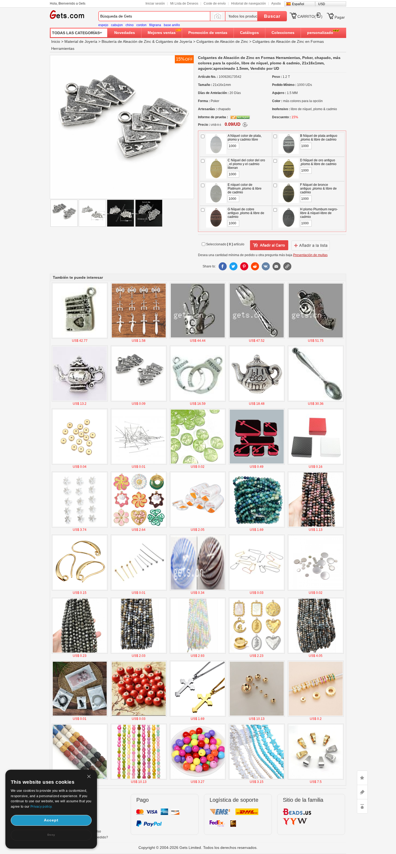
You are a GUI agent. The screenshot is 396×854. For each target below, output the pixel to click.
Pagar (340, 17)
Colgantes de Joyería (174, 41)
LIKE (362, 778)
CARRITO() (309, 16)
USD (321, 4)
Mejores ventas (162, 32)
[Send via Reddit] (255, 266)
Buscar (272, 16)
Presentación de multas (310, 255)
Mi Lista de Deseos (184, 3)
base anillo (172, 25)
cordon (141, 25)
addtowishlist (310, 245)
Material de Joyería (80, 41)
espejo (103, 25)
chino (130, 25)
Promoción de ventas (207, 32)
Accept (51, 820)
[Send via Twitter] (233, 266)
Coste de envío (215, 3)
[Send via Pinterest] (244, 266)
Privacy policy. (41, 806)
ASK (362, 792)
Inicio (55, 41)
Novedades (124, 32)
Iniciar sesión (155, 3)
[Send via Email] (276, 266)
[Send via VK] (266, 266)
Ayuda (276, 3)
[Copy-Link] (287, 266)
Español (298, 4)
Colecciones (283, 32)
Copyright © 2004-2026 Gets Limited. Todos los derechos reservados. (198, 847)
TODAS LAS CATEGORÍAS (76, 33)
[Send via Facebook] (222, 266)
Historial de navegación (248, 3)
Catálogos (249, 32)
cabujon (117, 25)
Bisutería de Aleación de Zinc (126, 41)
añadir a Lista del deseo (269, 245)
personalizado (320, 32)
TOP (362, 806)
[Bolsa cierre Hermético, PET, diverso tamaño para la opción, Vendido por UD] (80, 715)
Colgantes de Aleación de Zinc (222, 41)
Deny (51, 834)
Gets (67, 14)
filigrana (155, 25)
